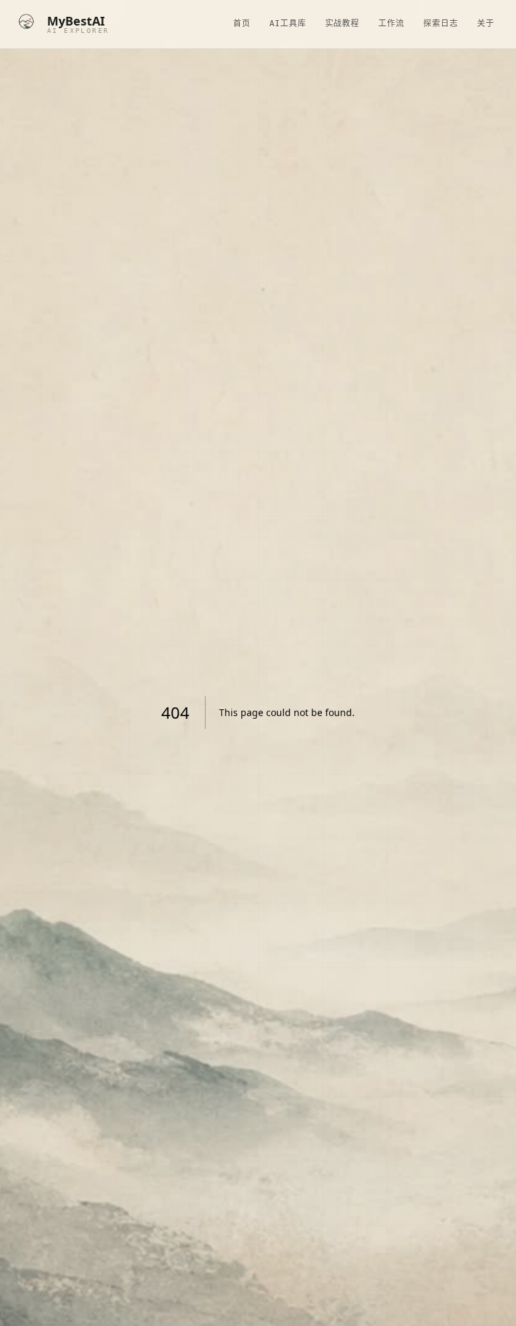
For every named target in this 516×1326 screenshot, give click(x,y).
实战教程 (342, 23)
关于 (485, 23)
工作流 (391, 23)
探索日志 (440, 23)
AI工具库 (287, 23)
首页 (242, 23)
